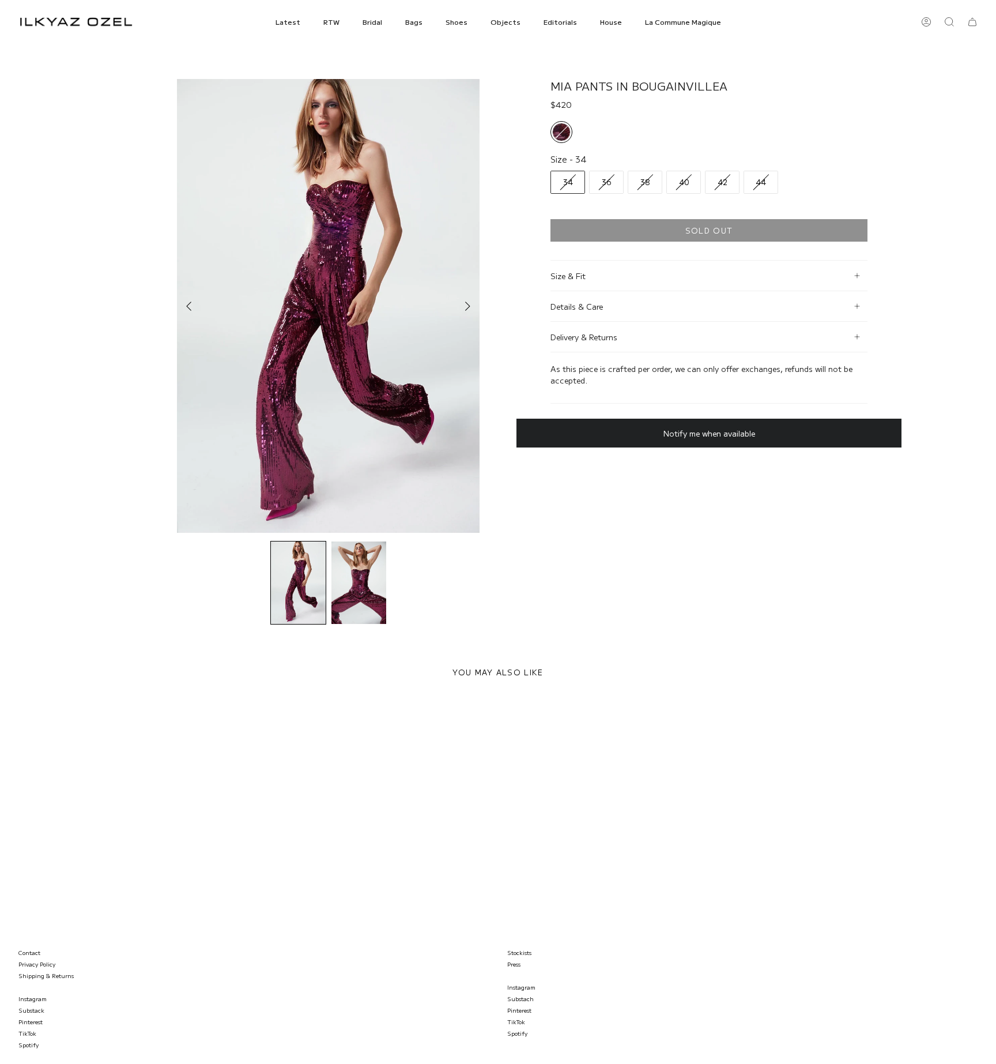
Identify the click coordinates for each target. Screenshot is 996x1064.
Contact (29, 952)
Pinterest (30, 1021)
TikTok (27, 1033)
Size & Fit (568, 275)
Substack (31, 1010)
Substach (520, 998)
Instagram (32, 998)
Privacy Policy (36, 964)
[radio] (561, 132)
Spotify (28, 1044)
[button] (288, 22)
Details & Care (576, 306)
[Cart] (972, 22)
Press (513, 964)
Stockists (519, 952)
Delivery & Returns (583, 337)
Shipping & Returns (46, 975)
